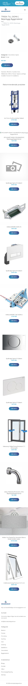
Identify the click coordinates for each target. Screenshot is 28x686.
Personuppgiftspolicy (7, 672)
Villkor (3, 669)
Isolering (3, 644)
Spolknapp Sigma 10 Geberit (14, 358)
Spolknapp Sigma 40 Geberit (14, 271)
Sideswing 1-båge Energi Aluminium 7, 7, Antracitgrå (14, 447)
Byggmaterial (5, 653)
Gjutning (3, 639)
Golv (2, 642)
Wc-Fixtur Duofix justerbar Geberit (14, 118)
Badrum (3, 630)
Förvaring (4, 636)
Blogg (3, 663)
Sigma (17, 55)
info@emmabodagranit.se (8, 621)
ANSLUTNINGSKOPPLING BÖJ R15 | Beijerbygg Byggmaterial (14, 492)
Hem (2, 21)
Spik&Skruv (4, 647)
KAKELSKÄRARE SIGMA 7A (14, 227)
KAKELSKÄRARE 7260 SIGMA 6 (14, 314)
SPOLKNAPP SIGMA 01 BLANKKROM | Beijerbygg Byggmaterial (14, 138)
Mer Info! (7, 65)
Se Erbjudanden (19, 3)
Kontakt (3, 666)
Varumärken (11, 55)
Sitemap (3, 675)
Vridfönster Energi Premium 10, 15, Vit (14, 583)
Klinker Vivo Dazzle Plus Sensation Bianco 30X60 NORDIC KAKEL (14, 538)
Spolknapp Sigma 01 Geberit (14, 402)
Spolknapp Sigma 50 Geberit (14, 183)
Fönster (3, 633)
